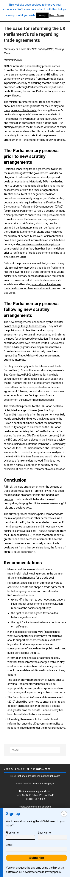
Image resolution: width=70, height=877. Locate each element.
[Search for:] (35, 750)
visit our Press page (43, 783)
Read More (56, 15)
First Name (12, 832)
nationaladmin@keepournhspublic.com (39, 776)
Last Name (44, 832)
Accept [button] (42, 15)
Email (9, 844)
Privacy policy (53, 871)
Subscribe (36, 857)
